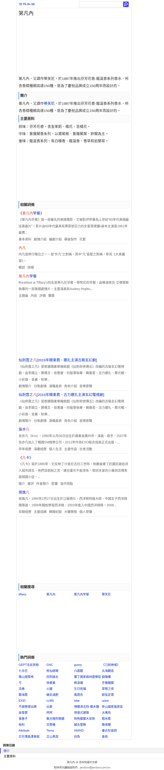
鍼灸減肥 (52, 694)
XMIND (79, 730)
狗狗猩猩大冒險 (84, 718)
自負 (77, 736)
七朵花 (23, 670)
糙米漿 (106, 718)
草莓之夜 (108, 688)
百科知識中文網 (88, 762)
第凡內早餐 (81, 594)
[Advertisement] (74, 45)
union (105, 700)
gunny (78, 664)
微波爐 (78, 682)
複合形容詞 (109, 730)
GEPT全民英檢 (29, 664)
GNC (49, 664)
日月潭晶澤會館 (29, 736)
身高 (105, 736)
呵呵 (49, 712)
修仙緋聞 (52, 670)
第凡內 (50, 594)
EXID (22, 700)
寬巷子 (23, 718)
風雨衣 (78, 694)
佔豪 (49, 706)
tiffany (22, 594)
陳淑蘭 (106, 724)
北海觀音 (108, 670)
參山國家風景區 (112, 706)
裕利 (22, 724)
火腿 (49, 688)
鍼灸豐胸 (80, 724)
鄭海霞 (23, 694)
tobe (77, 700)
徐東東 (50, 682)
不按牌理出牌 (28, 706)
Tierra (50, 730)
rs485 (50, 700)
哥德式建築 (81, 712)
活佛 (22, 688)
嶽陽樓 (106, 676)
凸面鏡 (78, 670)
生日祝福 (80, 688)
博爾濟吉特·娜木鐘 (86, 706)
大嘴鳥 (106, 712)
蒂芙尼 (49, 104)
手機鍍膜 (108, 682)
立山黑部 (52, 736)
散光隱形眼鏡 (55, 718)
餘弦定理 (108, 694)
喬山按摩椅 (26, 676)
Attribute (24, 730)
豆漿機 (50, 724)
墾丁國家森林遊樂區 (87, 676)
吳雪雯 (23, 712)
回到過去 (52, 676)
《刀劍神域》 (111, 664)
